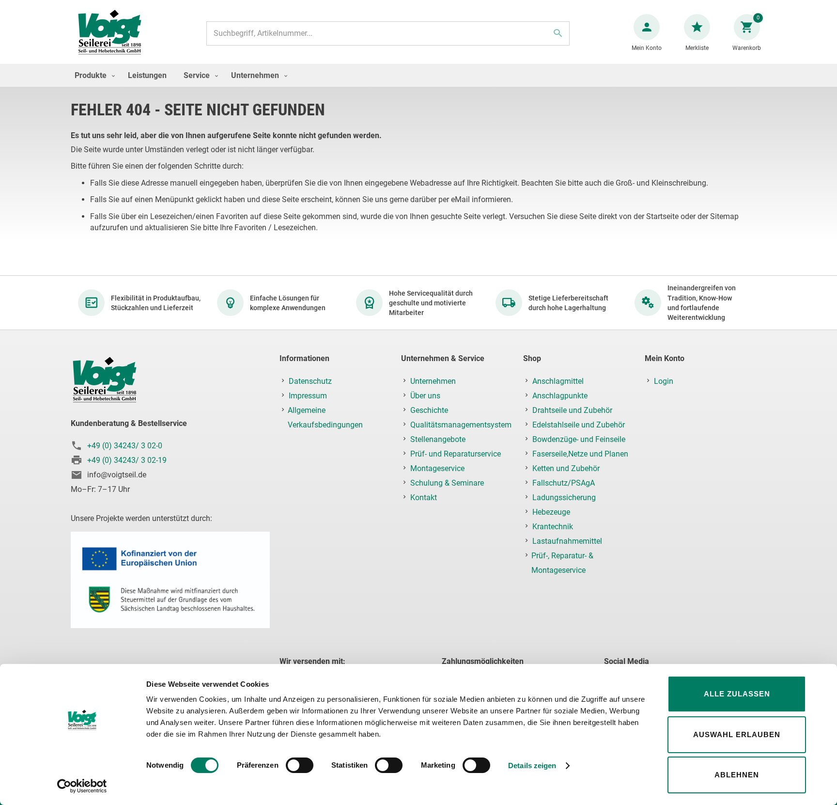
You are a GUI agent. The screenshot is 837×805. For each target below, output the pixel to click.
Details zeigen (532, 765)
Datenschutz (310, 381)
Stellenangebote (437, 439)
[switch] (299, 766)
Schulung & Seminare (447, 483)
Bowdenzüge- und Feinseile (578, 439)
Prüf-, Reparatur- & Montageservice (562, 563)
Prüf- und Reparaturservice (455, 453)
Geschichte (429, 410)
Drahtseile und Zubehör (572, 410)
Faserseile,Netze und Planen (580, 453)
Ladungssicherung (564, 497)
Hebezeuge (551, 512)
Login (663, 381)
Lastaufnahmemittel (567, 541)
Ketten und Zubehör (566, 468)
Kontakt (423, 497)
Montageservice (437, 468)
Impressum (308, 395)
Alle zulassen (737, 694)
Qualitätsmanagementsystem (461, 424)
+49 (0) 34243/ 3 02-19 (127, 460)
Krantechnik (552, 526)
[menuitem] (92, 75)
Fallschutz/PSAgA (563, 483)
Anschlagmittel (558, 381)
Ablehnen (736, 775)
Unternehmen (433, 381)
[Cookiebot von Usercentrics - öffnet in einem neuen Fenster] (82, 786)
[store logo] (109, 33)
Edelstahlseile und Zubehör (578, 424)
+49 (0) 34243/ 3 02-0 (124, 445)
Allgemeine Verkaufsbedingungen (325, 417)
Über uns (425, 395)
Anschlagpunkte (560, 395)
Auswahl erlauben (736, 734)
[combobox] (388, 33)
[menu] (418, 75)
